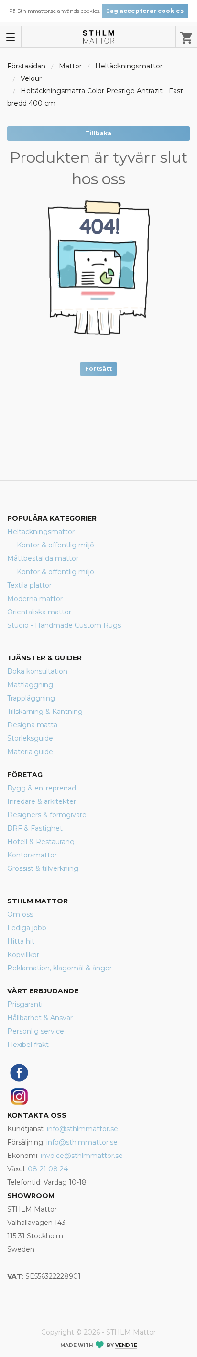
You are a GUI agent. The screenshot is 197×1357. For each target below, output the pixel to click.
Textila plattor (29, 585)
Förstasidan (26, 66)
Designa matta (32, 725)
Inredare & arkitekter (41, 801)
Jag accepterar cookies (145, 10)
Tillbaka (98, 133)
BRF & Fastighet (35, 828)
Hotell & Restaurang (41, 841)
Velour (31, 78)
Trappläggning (31, 698)
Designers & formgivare (47, 815)
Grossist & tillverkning (42, 868)
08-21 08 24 (48, 1169)
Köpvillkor (23, 954)
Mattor (70, 66)
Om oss (20, 914)
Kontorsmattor (32, 855)
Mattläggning (30, 684)
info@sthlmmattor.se (82, 1128)
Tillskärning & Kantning (45, 711)
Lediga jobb (26, 927)
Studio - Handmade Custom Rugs (64, 625)
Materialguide (30, 751)
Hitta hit (20, 941)
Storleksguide (30, 738)
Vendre (126, 1345)
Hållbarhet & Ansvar (40, 1017)
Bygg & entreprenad (41, 788)
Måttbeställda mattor (42, 558)
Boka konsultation (37, 671)
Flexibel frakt (28, 1044)
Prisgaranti (25, 1004)
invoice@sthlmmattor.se (82, 1155)
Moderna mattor (35, 598)
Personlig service (35, 1031)
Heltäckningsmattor (129, 66)
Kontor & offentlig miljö (55, 545)
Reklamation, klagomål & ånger (59, 968)
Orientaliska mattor (39, 612)
